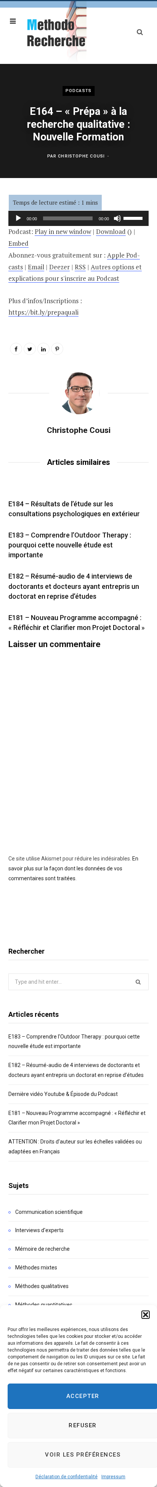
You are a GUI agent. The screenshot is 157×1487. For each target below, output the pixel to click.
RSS (80, 266)
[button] (145, 1314)
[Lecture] (18, 218)
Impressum (113, 1476)
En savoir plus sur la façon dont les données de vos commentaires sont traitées (73, 868)
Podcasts (78, 90)
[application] (78, 218)
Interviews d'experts (39, 1230)
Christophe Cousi (81, 156)
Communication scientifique (49, 1212)
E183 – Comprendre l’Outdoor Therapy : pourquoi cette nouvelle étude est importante (69, 545)
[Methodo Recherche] (55, 32)
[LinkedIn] (43, 349)
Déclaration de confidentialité (66, 1476)
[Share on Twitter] (30, 349)
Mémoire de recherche (42, 1249)
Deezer (59, 266)
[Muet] (117, 218)
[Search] (140, 32)
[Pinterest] (57, 349)
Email (36, 266)
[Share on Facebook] (16, 349)
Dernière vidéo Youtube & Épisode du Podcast (63, 1094)
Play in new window (63, 231)
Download (111, 231)
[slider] (134, 217)
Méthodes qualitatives (42, 1286)
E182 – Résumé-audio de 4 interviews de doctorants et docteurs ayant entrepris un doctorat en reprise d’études (73, 586)
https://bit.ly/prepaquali (43, 312)
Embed (18, 243)
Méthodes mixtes (36, 1267)
